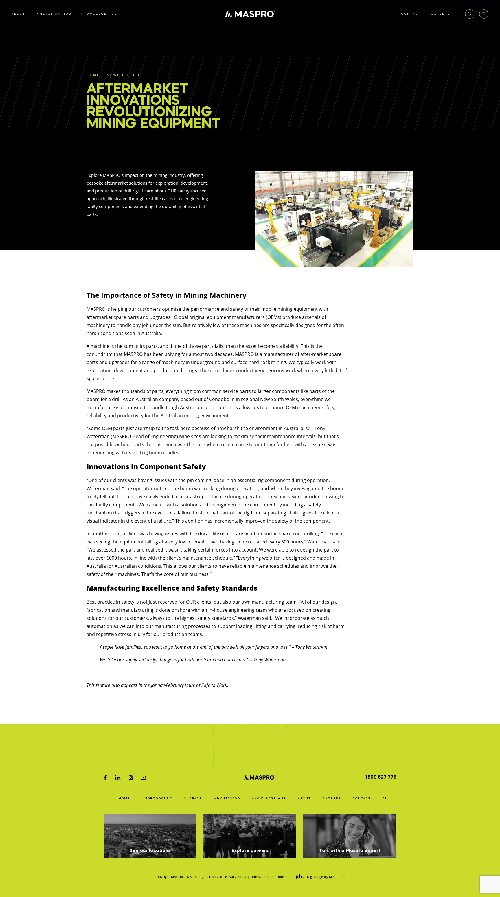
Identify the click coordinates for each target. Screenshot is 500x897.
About (304, 798)
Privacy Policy (236, 876)
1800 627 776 (380, 777)
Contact (362, 798)
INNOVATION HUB (53, 14)
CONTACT (411, 14)
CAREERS (440, 14)
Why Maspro (227, 798)
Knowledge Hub (123, 75)
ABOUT (18, 14)
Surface (193, 798)
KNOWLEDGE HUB (99, 14)
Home (93, 75)
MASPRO (133, 354)
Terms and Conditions (267, 876)
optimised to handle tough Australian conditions (174, 407)
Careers (332, 798)
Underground (157, 798)
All (386, 798)
